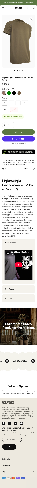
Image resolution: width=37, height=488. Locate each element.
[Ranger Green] (9, 93)
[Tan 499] (4, 93)
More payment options (18, 144)
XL (25, 103)
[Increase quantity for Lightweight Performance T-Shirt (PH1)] (13, 125)
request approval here (18, 164)
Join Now (9, 447)
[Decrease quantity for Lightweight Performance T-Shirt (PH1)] (4, 125)
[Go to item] (15, 70)
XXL (5, 109)
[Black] (14, 93)
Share (7, 169)
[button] (18, 242)
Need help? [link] (31, 169)
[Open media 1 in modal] (31, 19)
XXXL (14, 109)
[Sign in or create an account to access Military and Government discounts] (18, 152)
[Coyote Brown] (19, 93)
